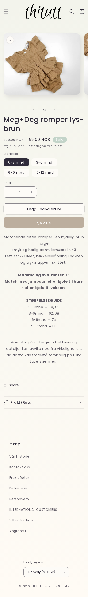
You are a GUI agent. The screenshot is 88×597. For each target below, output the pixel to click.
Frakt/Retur (19, 477)
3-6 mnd (44, 162)
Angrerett (17, 530)
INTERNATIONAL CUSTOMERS (33, 509)
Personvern (19, 499)
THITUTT (37, 586)
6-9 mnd (16, 172)
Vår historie (19, 456)
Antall (8, 183)
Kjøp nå (44, 222)
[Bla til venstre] (34, 110)
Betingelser (19, 488)
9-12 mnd (45, 172)
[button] (6, 11)
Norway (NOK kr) (41, 572)
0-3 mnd (16, 162)
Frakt (29, 146)
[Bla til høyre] (54, 110)
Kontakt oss (19, 467)
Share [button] (14, 385)
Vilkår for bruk (21, 520)
